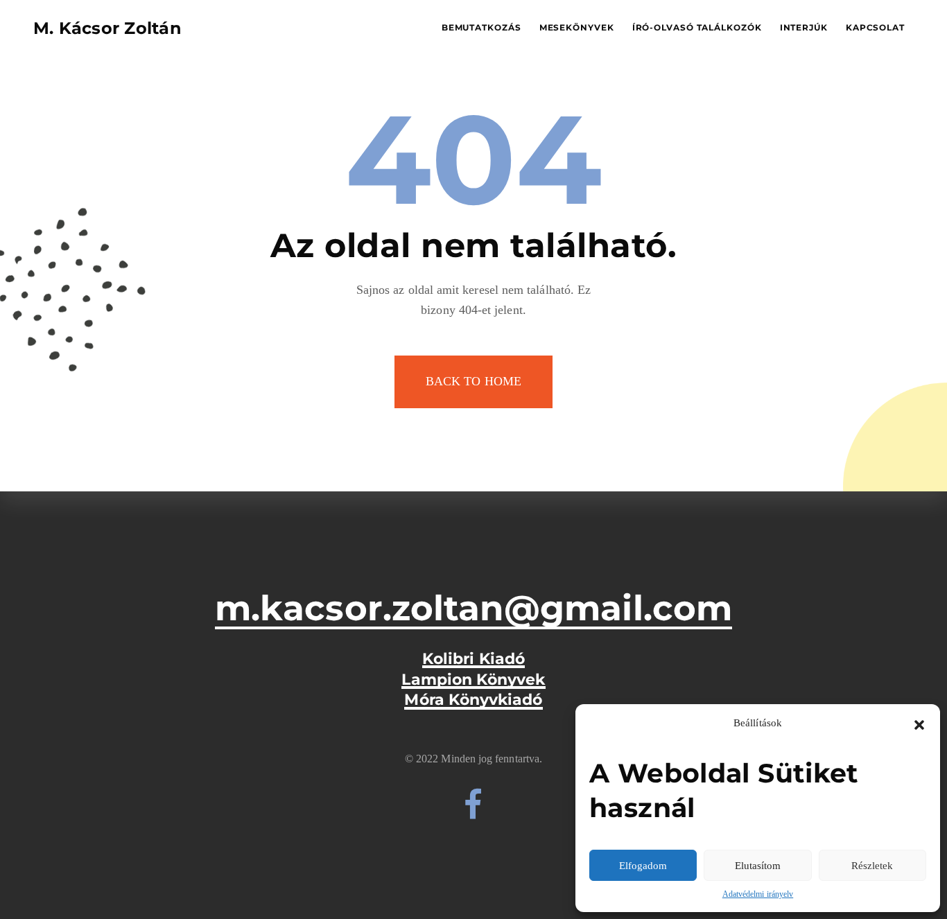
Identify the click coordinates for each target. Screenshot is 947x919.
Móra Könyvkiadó (473, 700)
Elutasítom (758, 865)
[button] (919, 723)
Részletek (872, 865)
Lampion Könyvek (473, 680)
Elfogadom (643, 865)
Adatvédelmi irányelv (757, 894)
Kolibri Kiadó (473, 659)
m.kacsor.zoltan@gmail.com (473, 608)
